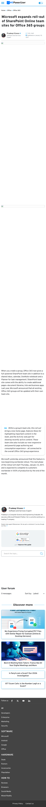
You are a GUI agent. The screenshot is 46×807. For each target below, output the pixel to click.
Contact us (30, 804)
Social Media (6, 791)
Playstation (5, 772)
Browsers (5, 787)
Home (3, 10)
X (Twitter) (18, 701)
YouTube (23, 701)
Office (9, 10)
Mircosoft (5, 736)
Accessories (6, 768)
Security (4, 726)
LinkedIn (29, 701)
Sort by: (28, 593)
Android (4, 741)
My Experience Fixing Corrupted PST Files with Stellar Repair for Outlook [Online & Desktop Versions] (23, 634)
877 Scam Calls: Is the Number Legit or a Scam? (23, 684)
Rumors (4, 764)
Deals (3, 760)
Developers (5, 713)
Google (4, 745)
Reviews (4, 783)
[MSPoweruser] (16, 3)
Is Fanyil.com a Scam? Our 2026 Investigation (23, 674)
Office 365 (16, 10)
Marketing (5, 722)
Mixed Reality (6, 796)
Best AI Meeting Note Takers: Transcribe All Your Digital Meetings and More (23, 664)
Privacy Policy (18, 804)
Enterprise (5, 717)
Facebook (12, 701)
